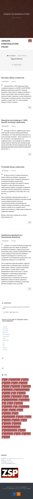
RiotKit (28, 488)
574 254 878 (8, 460)
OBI (3, 346)
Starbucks (5, 348)
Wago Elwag (5, 340)
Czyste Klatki (6, 336)
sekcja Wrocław (16, 18)
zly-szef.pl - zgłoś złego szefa (10, 312)
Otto (4, 344)
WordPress (24, 487)
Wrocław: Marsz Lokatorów (12, 78)
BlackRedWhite (6, 334)
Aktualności (5, 81)
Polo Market (5, 330)
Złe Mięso (5, 327)
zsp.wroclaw (10, 462)
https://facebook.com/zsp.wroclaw (14, 458)
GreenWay (5, 329)
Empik (4, 338)
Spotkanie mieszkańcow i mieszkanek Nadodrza (12, 236)
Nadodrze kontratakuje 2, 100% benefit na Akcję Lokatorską (14, 121)
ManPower (5, 332)
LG (3, 342)
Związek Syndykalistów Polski (16, 14)
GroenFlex (5, 349)
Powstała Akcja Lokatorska (12, 167)
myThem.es (11, 488)
